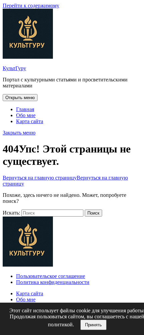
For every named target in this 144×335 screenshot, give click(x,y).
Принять (93, 324)
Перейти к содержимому (31, 5)
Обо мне (25, 115)
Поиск (93, 213)
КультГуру (14, 68)
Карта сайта (29, 121)
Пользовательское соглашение (50, 276)
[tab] (20, 97)
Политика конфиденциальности (52, 282)
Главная (25, 109)
